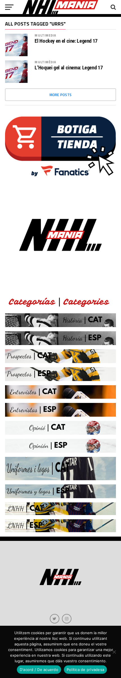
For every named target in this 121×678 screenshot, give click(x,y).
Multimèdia (45, 62)
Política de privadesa (85, 669)
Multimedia (45, 35)
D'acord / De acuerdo (39, 669)
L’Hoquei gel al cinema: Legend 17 (68, 68)
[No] (114, 652)
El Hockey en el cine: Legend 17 (66, 41)
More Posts (61, 94)
